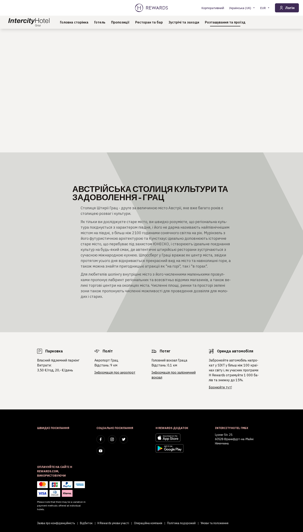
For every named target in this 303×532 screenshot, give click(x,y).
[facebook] (100, 439)
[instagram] (112, 439)
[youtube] (100, 451)
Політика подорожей (181, 523)
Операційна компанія (148, 523)
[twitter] (124, 439)
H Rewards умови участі (113, 523)
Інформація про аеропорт (114, 372)
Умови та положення (214, 523)
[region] (151, 90)
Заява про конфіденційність (56, 523)
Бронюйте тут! (220, 387)
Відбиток (86, 523)
